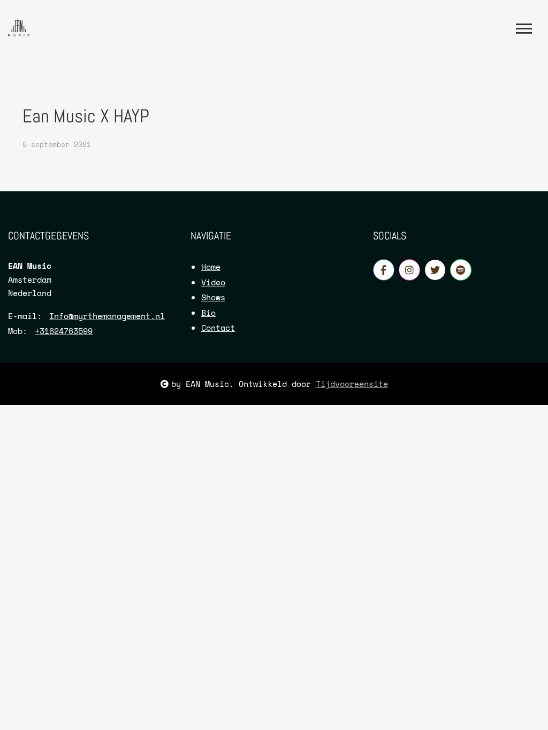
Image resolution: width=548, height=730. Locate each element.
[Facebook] (383, 270)
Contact (218, 327)
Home (210, 267)
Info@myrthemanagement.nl (107, 315)
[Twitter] (435, 270)
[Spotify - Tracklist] (460, 270)
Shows (213, 297)
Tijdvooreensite (352, 384)
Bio (208, 313)
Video (213, 282)
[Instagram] (409, 270)
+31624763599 (64, 330)
